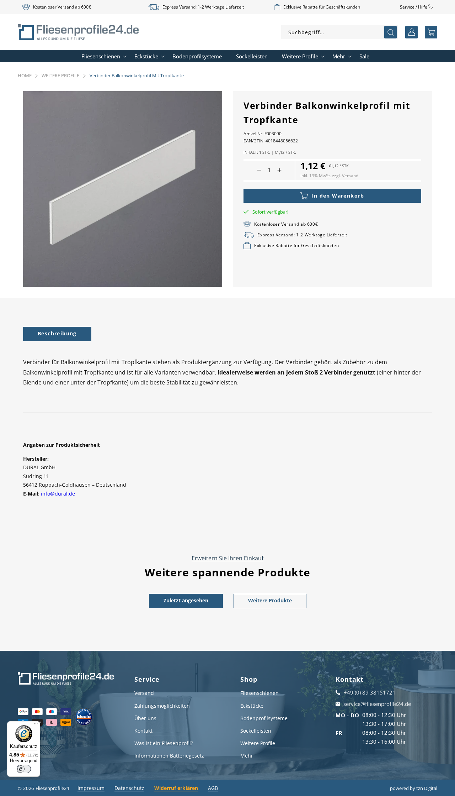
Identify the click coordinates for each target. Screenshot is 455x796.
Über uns (145, 718)
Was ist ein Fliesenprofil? (163, 743)
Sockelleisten (255, 730)
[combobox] (339, 32)
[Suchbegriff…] (390, 32)
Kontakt (143, 730)
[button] (431, 32)
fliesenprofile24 (52, 788)
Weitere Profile (60, 75)
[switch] (24, 769)
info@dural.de (58, 493)
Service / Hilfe (414, 7)
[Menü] (36, 725)
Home (25, 75)
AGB (213, 788)
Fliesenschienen (259, 693)
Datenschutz (129, 788)
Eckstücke (251, 705)
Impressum (91, 788)
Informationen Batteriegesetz (169, 755)
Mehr (246, 755)
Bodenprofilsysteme (264, 718)
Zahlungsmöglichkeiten (162, 705)
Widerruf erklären (176, 788)
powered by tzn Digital (413, 788)
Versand (144, 693)
